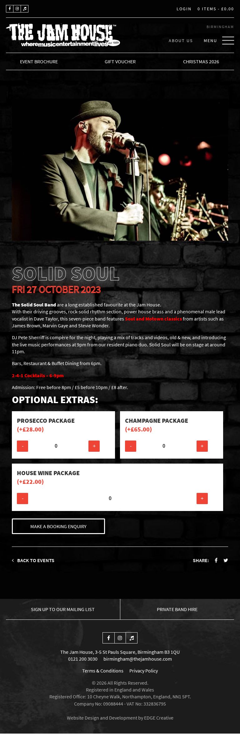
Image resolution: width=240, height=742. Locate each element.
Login (184, 9)
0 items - (216, 9)
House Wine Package (48, 477)
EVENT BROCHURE (39, 61)
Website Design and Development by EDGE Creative (120, 718)
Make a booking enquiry (58, 526)
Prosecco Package (46, 425)
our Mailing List (63, 609)
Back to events (35, 560)
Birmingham (220, 26)
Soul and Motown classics (153, 319)
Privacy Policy (143, 670)
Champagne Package (156, 425)
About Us (181, 40)
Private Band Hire (177, 609)
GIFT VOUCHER (120, 61)
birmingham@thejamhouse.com (137, 659)
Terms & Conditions (102, 670)
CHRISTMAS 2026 (201, 61)
